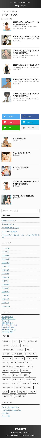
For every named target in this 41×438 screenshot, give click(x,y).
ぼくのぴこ (32, 341)
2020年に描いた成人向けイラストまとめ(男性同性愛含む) (20, 236)
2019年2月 (5, 277)
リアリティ (19, 358)
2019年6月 (5, 270)
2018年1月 (5, 303)
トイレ (6, 354)
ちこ (22, 341)
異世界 (6, 383)
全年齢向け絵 (28, 39)
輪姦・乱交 (28, 387)
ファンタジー (30, 354)
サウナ (26, 345)
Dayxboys (20, 5)
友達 (13, 362)
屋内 (30, 366)
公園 (5, 362)
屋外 (5, 371)
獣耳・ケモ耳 (18, 379)
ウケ (5, 345)
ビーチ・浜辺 (17, 354)
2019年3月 (5, 274)
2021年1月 (5, 252)
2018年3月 (5, 295)
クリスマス (15, 345)
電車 (13, 392)
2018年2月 (5, 299)
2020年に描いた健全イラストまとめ (26, 36)
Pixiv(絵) (5, 413)
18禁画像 (26, 27)
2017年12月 (5, 306)
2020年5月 (5, 256)
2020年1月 (5, 263)
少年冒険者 (20, 366)
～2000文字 (7, 396)
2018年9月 (5, 285)
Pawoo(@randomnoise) (11, 410)
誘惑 (18, 387)
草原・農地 (25, 383)
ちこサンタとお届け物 (21, 167)
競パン (15, 383)
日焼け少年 (26, 371)
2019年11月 (5, 266)
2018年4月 (5, 292)
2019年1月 (5, 281)
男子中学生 (30, 379)
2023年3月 (5, 248)
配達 (5, 392)
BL (25, 28)
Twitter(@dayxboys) (10, 407)
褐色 (35, 383)
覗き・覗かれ (8, 387)
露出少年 (22, 392)
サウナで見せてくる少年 (21, 153)
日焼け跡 (6, 375)
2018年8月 (5, 288)
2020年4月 (5, 259)
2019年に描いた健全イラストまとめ (26, 65)
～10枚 (32, 392)
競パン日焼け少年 (19, 139)
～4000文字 (20, 396)
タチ (29, 349)
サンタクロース (8, 349)
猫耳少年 (6, 379)
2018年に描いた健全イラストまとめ (26, 79)
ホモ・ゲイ (16, 28)
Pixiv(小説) (5, 416)
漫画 (26, 375)
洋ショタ (17, 375)
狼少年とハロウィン (8, 221)
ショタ (22, 28)
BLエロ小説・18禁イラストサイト (20, 432)
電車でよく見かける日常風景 (23, 196)
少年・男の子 (34, 27)
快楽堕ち (14, 371)
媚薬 (21, 362)
